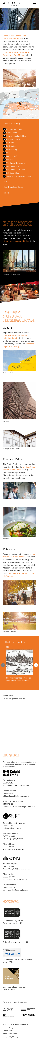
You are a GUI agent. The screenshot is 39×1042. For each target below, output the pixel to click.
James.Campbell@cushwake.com (16, 869)
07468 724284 (8, 804)
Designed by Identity (10, 1037)
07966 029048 (9, 836)
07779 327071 (8, 826)
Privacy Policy (8, 1028)
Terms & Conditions (10, 1033)
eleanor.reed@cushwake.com (15, 879)
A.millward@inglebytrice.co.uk (15, 849)
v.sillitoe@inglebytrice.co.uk (14, 839)
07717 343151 (8, 783)
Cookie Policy (8, 1031)
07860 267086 (9, 877)
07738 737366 (8, 866)
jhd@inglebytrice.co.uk (12, 828)
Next (36, 665)
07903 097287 (8, 847)
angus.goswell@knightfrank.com (16, 785)
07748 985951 (8, 793)
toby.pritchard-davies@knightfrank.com (19, 807)
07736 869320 (9, 887)
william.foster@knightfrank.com (16, 796)
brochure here (10, 766)
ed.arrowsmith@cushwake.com (15, 890)
